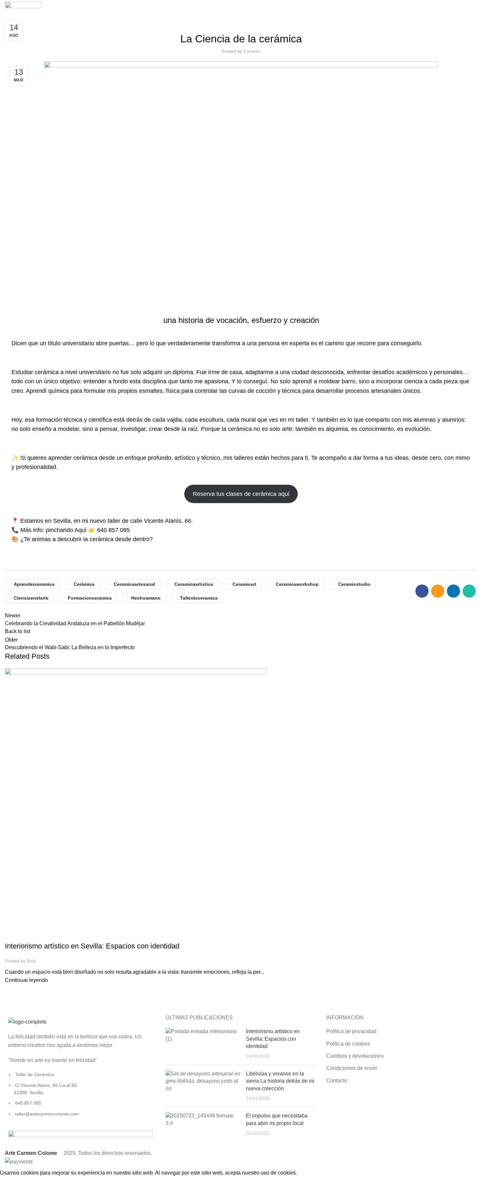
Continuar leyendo (26, 980)
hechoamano (146, 598)
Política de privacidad (351, 1031)
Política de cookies (348, 1044)
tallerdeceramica (199, 598)
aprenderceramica (34, 584)
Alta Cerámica (25, 934)
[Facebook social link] (422, 591)
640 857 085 (113, 530)
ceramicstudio (354, 584)
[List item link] (80, 1097)
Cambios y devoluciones (355, 1056)
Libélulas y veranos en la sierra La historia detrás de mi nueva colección (280, 1081)
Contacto (336, 1080)
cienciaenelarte (31, 598)
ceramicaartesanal (134, 584)
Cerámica (84, 584)
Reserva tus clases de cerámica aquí (241, 494)
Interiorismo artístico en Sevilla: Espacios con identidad (92, 946)
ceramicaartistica (193, 584)
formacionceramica (90, 598)
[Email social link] (437, 591)
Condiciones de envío (351, 1068)
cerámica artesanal (69, 934)
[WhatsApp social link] (469, 591)
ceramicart (244, 584)
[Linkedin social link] (453, 591)
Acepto (13, 1183)
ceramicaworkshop (297, 584)
